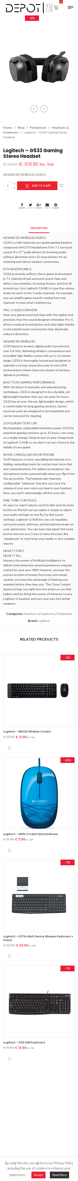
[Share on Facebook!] (22, 205)
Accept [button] (38, 1175)
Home (7, 127)
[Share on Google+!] (39, 205)
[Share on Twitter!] (30, 205)
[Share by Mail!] (47, 205)
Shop (20, 127)
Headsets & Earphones (39, 614)
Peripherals (38, 127)
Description (39, 228)
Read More (59, 1175)
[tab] (39, 228)
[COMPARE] (9, 748)
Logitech (44, 621)
